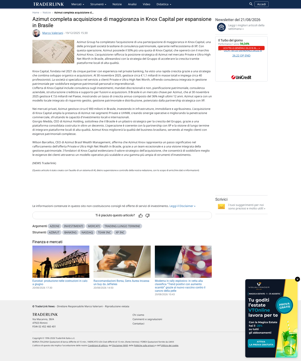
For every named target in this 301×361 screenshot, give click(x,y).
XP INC (120, 232)
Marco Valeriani (52, 33)
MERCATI (94, 226)
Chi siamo (138, 314)
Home (35, 12)
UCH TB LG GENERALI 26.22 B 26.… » (241, 48)
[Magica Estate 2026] (271, 318)
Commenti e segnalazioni (147, 319)
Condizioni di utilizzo (98, 345)
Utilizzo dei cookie (169, 345)
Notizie (117, 4)
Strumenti (97, 4)
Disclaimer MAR (120, 345)
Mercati (76, 4)
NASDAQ (87, 232)
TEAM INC (104, 232)
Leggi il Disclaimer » (182, 206)
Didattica (162, 4)
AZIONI (54, 226)
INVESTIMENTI (73, 226)
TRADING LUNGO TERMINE (122, 226)
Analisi (132, 4)
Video (146, 4)
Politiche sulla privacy (144, 345)
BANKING (70, 232)
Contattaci (138, 323)
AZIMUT (54, 232)
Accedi (261, 4)
